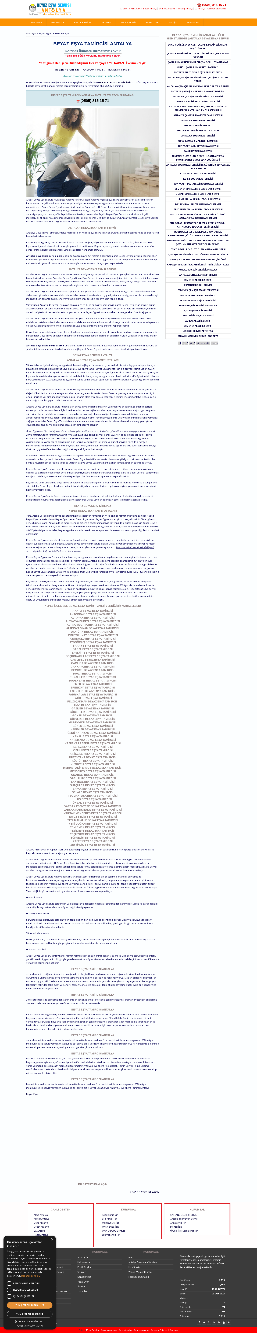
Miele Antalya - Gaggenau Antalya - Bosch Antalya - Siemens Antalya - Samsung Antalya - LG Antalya (132, 1330)
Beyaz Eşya (32, 1094)
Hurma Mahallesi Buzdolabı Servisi (198, 199)
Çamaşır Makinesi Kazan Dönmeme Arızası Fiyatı (198, 254)
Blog (130, 1257)
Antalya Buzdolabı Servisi (198, 120)
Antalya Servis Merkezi (198, 125)
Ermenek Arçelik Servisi (198, 280)
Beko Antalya (41, 1222)
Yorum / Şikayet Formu (140, 1271)
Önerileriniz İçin (110, 1226)
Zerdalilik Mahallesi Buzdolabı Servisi (198, 209)
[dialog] (29, 1283)
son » (215, 343)
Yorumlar (193, 22)
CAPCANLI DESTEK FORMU (183, 1214)
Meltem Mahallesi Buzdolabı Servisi (198, 204)
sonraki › (205, 343)
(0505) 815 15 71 (94, 100)
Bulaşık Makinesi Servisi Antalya (198, 336)
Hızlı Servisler (135, 1267)
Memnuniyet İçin (111, 1222)
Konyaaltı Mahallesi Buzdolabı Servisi (198, 183)
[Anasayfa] (50, 9)
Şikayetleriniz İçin (111, 1234)
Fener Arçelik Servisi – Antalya (198, 305)
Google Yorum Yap (67, 69)
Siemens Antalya (167, 9)
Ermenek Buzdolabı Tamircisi (198, 295)
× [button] (52, 1239)
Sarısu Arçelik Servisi (198, 320)
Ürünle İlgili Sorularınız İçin (184, 1230)
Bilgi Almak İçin (109, 1218)
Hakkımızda (58, 22)
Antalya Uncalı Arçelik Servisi (198, 274)
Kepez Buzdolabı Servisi (198, 178)
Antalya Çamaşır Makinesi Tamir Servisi (198, 115)
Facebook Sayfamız (216, 9)
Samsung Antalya (184, 9)
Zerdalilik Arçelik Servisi (198, 315)
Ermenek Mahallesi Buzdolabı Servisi (198, 188)
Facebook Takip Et (94, 69)
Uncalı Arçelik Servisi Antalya (198, 269)
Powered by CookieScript (30, 1325)
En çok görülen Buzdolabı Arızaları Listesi (198, 249)
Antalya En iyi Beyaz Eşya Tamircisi (198, 101)
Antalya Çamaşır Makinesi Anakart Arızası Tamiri (198, 86)
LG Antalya (200, 9)
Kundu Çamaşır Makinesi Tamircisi (198, 67)
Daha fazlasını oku (30, 1275)
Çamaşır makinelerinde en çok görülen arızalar (198, 62)
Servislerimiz (128, 22)
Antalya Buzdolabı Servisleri (143, 1262)
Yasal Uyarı (152, 22)
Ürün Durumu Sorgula (113, 1230)
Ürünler (106, 22)
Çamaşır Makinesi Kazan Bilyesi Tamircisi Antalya (198, 264)
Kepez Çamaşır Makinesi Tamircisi (198, 140)
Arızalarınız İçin (110, 1214)
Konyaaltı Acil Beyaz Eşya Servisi (198, 145)
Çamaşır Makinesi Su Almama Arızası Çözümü (198, 259)
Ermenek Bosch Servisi (198, 285)
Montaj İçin (176, 1226)
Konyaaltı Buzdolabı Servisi (198, 173)
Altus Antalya (41, 1214)
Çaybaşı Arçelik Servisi (198, 310)
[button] (29, 1322)
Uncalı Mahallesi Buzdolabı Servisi (198, 193)
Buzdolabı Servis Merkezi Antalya (198, 130)
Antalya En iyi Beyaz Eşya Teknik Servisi (198, 72)
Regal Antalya (41, 1234)
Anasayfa (36, 22)
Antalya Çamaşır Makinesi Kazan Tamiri (198, 96)
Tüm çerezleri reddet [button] (29, 1314)
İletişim (173, 22)
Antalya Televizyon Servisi (184, 1218)
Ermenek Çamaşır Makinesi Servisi (198, 290)
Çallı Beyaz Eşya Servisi (198, 151)
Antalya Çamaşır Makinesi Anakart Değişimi (198, 91)
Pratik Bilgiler (82, 22)
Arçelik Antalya (41, 1218)
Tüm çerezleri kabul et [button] (29, 1305)
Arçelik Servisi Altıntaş (198, 330)
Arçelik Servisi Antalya (131, 9)
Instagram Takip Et (119, 69)
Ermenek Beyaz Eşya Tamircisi (198, 300)
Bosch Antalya (150, 9)
